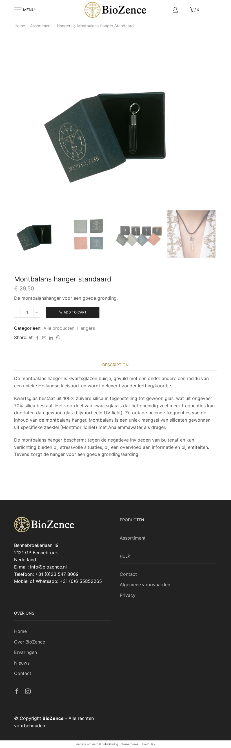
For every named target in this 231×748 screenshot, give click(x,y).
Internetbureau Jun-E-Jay (137, 744)
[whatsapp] (57, 337)
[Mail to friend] (44, 337)
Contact (128, 574)
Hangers (64, 25)
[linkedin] (51, 337)
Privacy (128, 595)
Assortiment (41, 25)
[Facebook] (37, 337)
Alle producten (58, 328)
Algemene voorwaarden (145, 584)
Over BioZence (29, 642)
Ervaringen (25, 652)
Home (19, 25)
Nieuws (22, 663)
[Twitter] (30, 337)
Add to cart (75, 312)
